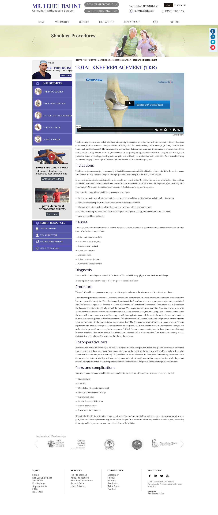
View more (66, 75)
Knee (127, 60)
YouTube (212, 47)
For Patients (90, 60)
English (168, 5)
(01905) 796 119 (173, 11)
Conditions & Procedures (110, 60)
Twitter (212, 42)
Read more (52, 214)
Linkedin (212, 31)
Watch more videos (52, 179)
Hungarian (180, 5)
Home (41, 22)
